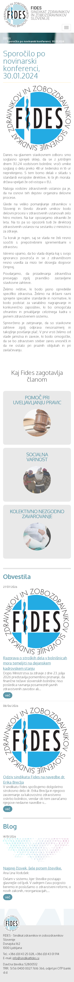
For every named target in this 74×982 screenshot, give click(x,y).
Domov (7, 37)
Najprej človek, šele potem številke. (32, 868)
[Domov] (16, 15)
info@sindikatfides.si (26, 958)
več (7, 695)
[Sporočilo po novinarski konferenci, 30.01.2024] (38, 119)
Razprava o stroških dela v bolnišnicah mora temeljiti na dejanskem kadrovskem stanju (35, 663)
